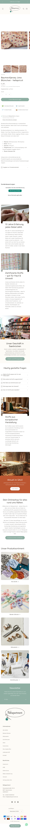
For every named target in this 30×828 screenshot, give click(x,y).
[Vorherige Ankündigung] (2, 1)
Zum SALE (15, 488)
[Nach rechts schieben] (28, 69)
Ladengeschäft (6, 752)
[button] (2, 8)
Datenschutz (6, 770)
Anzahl (2, 91)
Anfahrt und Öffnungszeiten (15, 358)
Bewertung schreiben (15, 190)
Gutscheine (5, 746)
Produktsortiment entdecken (15, 537)
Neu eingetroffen (7, 749)
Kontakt (4, 755)
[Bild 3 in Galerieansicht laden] (23, 69)
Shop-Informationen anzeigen (10, 119)
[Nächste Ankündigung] (27, 1)
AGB (4, 767)
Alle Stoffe (14, 581)
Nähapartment (16, 821)
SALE (4, 742)
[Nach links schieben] (1, 69)
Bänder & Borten (14, 614)
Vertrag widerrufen (7, 780)
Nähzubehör (14, 647)
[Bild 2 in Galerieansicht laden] (15, 69)
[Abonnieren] (25, 699)
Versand (7, 86)
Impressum (5, 764)
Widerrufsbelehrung (7, 773)
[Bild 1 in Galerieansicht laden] (7, 69)
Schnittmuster (14, 680)
